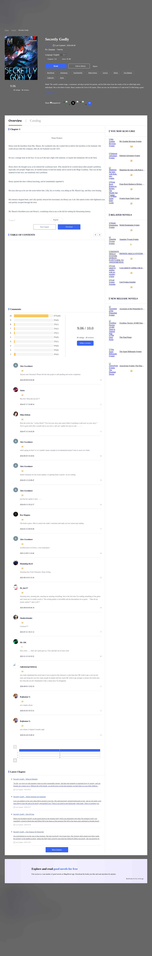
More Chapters (57, 850)
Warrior (116, 73)
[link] (7, 30)
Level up (105, 73)
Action (62, 78)
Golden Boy (50, 78)
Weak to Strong (92, 73)
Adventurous (64, 73)
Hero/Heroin (50, 73)
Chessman (51, 49)
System (13, 30)
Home (7, 30)
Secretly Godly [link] (23, 30)
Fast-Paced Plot (78, 73)
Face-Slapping (128, 73)
